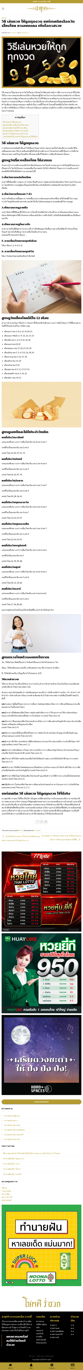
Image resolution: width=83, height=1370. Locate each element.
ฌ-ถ (72, 1328)
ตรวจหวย (40, 1321)
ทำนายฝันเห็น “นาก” (11, 1164)
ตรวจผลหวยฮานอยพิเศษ (14, 1130)
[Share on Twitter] (41, 822)
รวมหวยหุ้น (6, 1191)
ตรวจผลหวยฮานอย (12, 1125)
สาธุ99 (26, 1330)
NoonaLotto (41, 1343)
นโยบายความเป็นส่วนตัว (45, 1356)
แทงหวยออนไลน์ (17, 1336)
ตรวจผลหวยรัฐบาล (12, 1116)
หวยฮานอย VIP (56, 1334)
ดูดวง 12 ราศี (7, 1197)
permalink (37, 830)
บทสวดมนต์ (6, 1200)
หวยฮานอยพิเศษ (57, 1331)
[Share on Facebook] (37, 822)
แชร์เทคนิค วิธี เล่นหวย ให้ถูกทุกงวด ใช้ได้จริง (20, 136)
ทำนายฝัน (6, 1194)
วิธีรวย (4, 18)
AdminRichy (24, 33)
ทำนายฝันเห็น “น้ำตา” (12, 1169)
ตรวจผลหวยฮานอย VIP (14, 1134)
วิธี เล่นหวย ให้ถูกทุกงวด (12, 122)
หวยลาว (53, 1325)
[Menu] (3, 9)
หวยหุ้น (39, 1336)
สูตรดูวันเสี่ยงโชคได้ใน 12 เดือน (15, 128)
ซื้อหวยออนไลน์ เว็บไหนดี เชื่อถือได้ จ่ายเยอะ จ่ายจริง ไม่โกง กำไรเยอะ (32, 1153)
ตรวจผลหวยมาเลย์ (12, 1139)
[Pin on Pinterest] (46, 822)
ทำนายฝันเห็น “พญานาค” (13, 1158)
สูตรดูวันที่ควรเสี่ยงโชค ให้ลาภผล (16, 125)
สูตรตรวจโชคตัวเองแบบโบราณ (15, 133)
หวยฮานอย (54, 1328)
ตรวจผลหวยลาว (11, 1120)
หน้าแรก (32, 1356)
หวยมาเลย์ (54, 1337)
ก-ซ (72, 1325)
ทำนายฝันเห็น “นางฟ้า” (12, 1174)
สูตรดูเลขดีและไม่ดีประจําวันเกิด (15, 131)
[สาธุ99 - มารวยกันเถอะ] (41, 8)
